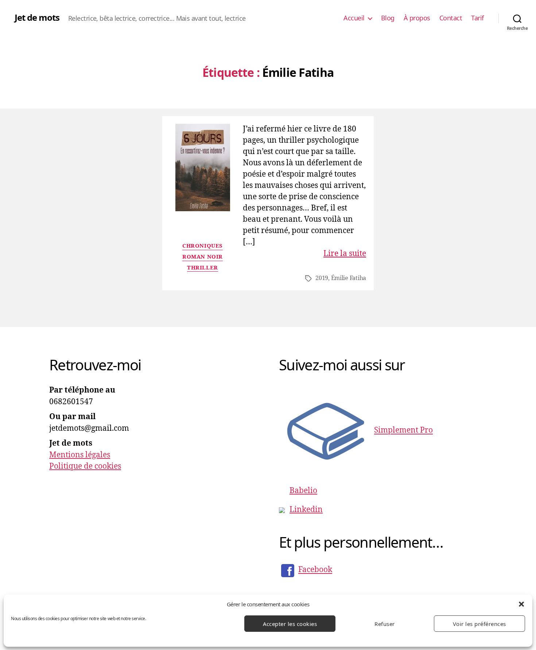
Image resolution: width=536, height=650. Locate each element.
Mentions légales (79, 455)
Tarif (477, 18)
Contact (450, 18)
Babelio (303, 491)
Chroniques (202, 246)
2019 (321, 278)
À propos (417, 18)
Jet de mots (37, 17)
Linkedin (306, 510)
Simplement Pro (403, 431)
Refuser (384, 623)
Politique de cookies (85, 466)
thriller (202, 268)
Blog (388, 18)
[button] (521, 604)
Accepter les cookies (290, 623)
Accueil (354, 18)
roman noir (202, 257)
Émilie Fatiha (348, 278)
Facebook (315, 570)
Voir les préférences (479, 623)
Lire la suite (344, 254)
